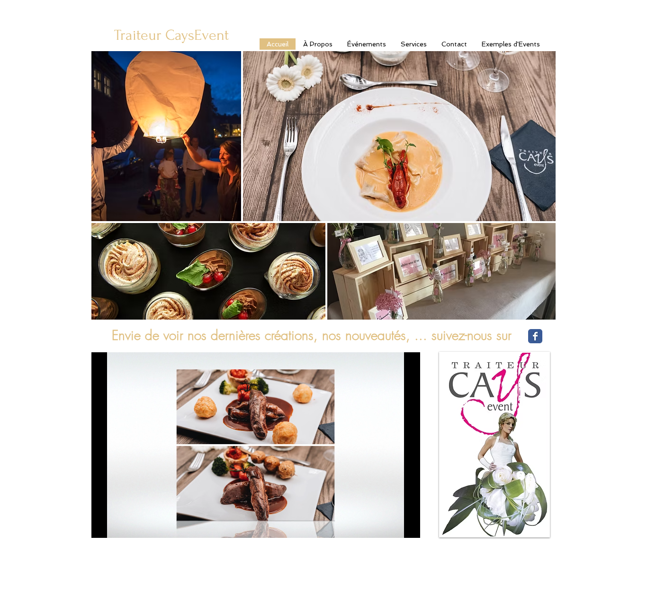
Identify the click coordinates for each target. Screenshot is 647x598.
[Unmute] (120, 525)
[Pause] (104, 525)
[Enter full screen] (407, 525)
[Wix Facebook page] (535, 336)
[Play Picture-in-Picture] (391, 525)
